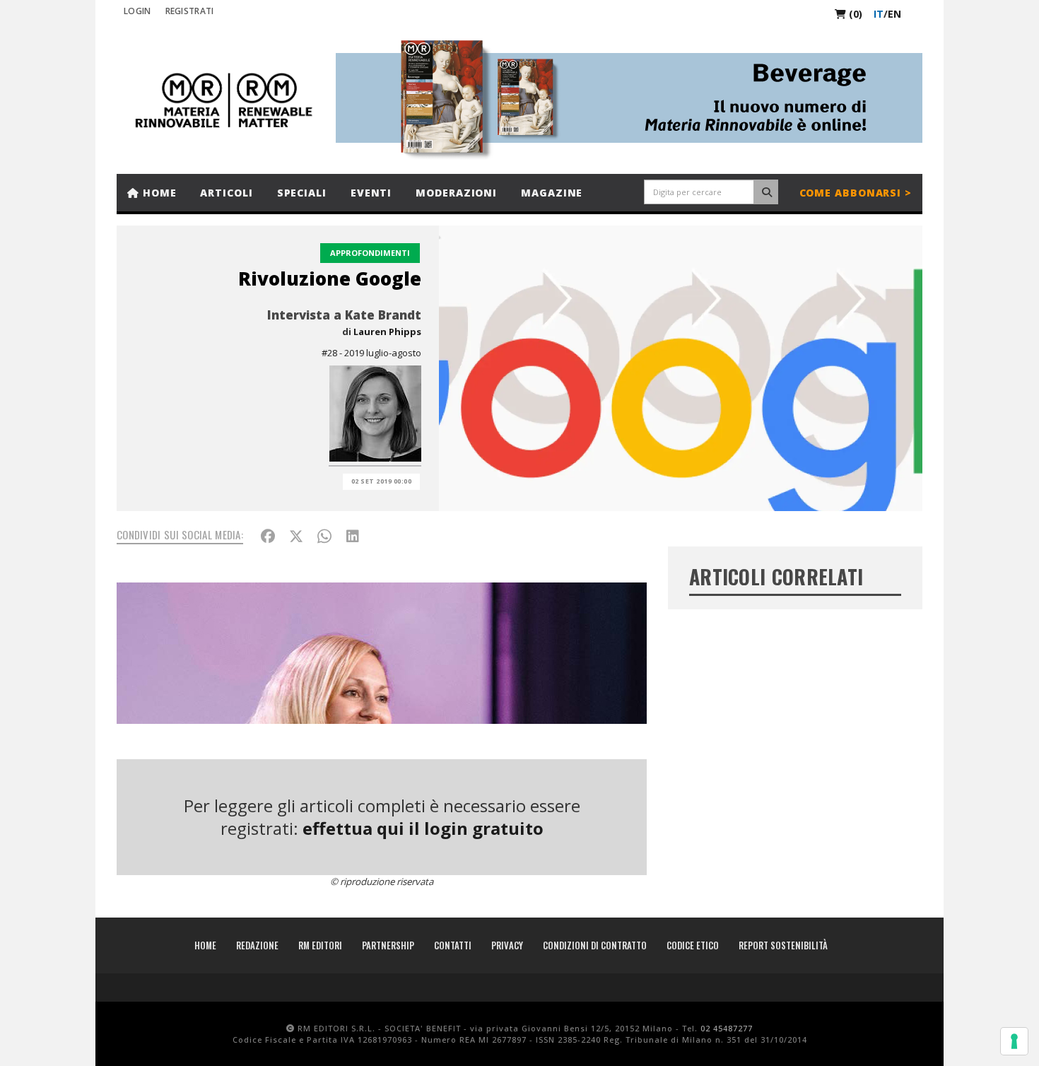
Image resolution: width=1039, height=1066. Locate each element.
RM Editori (320, 945)
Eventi (371, 192)
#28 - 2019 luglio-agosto (371, 352)
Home (158, 192)
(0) (854, 13)
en (894, 13)
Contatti (452, 945)
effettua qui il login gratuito (423, 828)
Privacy (507, 945)
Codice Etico (693, 945)
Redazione (257, 945)
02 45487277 (726, 1028)
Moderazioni (456, 192)
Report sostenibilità (783, 945)
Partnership (388, 945)
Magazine (551, 192)
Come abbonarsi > (855, 192)
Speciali (302, 192)
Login (137, 11)
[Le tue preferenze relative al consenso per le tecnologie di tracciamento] (1014, 1041)
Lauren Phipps (387, 331)
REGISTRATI (189, 11)
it (879, 13)
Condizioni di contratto (595, 945)
